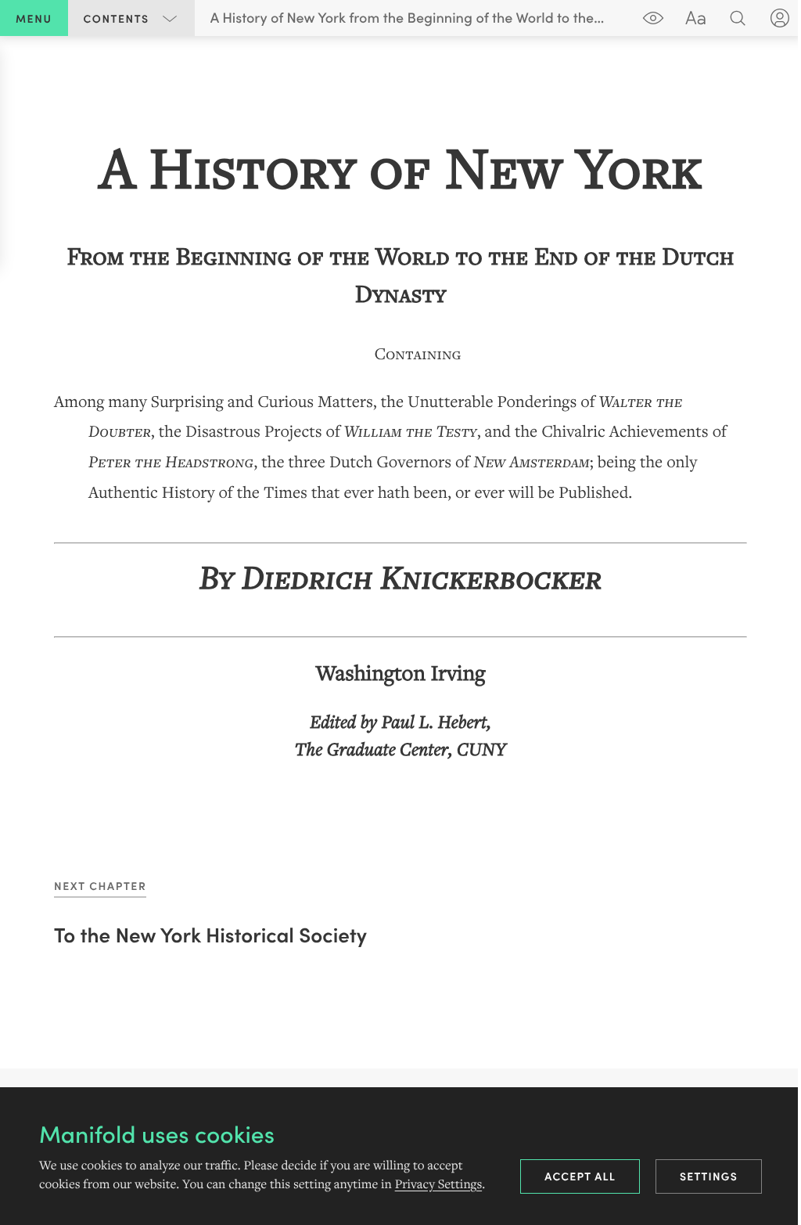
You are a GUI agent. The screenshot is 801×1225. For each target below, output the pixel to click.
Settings (709, 1176)
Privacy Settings (438, 1184)
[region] (400, 443)
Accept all (580, 1176)
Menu (34, 18)
